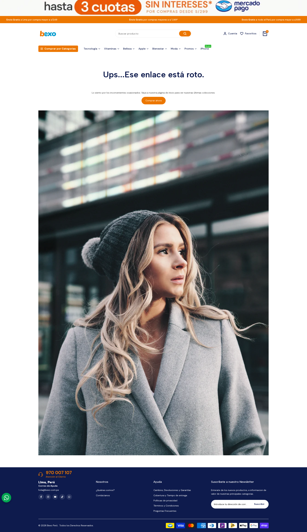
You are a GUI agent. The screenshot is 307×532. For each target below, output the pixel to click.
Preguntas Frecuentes (165, 510)
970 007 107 (59, 472)
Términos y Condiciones (166, 505)
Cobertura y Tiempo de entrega (170, 495)
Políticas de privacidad (165, 500)
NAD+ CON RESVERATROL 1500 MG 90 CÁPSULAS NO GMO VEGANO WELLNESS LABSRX (276, 506)
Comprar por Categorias (60, 48)
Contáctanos (103, 495)
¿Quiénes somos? (105, 490)
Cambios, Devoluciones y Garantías (172, 490)
